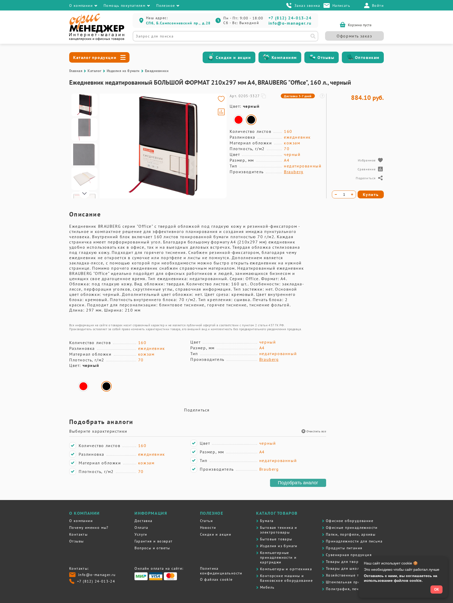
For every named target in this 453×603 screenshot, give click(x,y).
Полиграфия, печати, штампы (354, 588)
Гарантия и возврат (153, 541)
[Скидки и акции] (211, 57)
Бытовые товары (276, 539)
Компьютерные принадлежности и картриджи (278, 557)
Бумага (266, 520)
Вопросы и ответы (152, 548)
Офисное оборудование (349, 520)
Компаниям (284, 57)
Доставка (143, 520)
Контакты (78, 534)
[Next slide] (220, 146)
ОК (436, 589)
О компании (81, 520)
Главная (75, 70)
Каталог (94, 70)
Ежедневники (157, 70)
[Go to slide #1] (84, 105)
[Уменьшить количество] (335, 194)
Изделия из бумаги (123, 70)
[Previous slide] (106, 146)
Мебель (267, 587)
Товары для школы (344, 568)
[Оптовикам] (350, 57)
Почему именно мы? (89, 527)
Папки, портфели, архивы (350, 534)
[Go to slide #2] (84, 129)
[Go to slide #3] (84, 154)
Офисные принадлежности (352, 527)
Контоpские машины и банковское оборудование (286, 578)
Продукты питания (344, 548)
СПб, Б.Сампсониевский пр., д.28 (178, 23)
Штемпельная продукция (350, 582)
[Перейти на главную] (96, 39)
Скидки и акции (233, 57)
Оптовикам (367, 57)
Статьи (206, 520)
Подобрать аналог (298, 482)
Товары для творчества (348, 561)
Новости (208, 527)
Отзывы (326, 57)
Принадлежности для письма (354, 541)
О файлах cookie (216, 579)
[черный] (251, 120)
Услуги (140, 534)
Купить (371, 194)
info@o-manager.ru (290, 23)
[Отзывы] (312, 57)
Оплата (141, 527)
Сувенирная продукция (349, 554)
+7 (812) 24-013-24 (290, 17)
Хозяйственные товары (348, 575)
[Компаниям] (267, 57)
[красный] (238, 120)
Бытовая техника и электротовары (278, 530)
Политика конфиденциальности (221, 570)
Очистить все (316, 431)
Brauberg (294, 171)
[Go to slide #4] (84, 178)
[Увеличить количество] (352, 194)
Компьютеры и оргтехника (286, 569)
